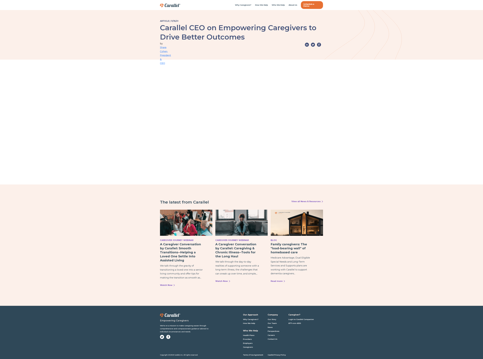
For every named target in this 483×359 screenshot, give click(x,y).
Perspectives (273, 331)
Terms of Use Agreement (253, 355)
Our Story (272, 319)
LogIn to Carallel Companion (301, 319)
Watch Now (166, 285)
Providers (247, 339)
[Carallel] (170, 5)
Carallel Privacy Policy (277, 355)
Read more (277, 281)
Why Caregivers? (243, 5)
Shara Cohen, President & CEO (162, 48)
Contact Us (272, 339)
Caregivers (248, 347)
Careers (271, 335)
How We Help (261, 5)
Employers (248, 343)
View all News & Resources (306, 201)
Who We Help (278, 5)
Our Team (272, 323)
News (270, 327)
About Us (293, 5)
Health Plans (248, 335)
